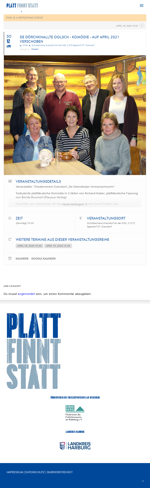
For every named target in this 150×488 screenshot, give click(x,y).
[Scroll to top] (143, 480)
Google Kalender (43, 258)
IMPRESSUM (15, 472)
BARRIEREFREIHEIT (60, 472)
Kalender (22, 258)
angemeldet (26, 294)
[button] (141, 5)
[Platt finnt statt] (22, 5)
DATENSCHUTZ (35, 472)
